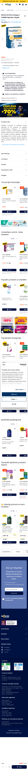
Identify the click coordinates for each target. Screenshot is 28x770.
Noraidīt (14, 404)
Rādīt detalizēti (19, 389)
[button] (23, 4)
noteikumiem (9, 600)
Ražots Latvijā (10, 10)
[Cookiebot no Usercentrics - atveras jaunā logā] (20, 365)
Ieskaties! (22, 1)
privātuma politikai (17, 598)
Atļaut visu (14, 394)
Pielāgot (13, 399)
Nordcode (16, 730)
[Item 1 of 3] (14, 38)
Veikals (2, 10)
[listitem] (14, 647)
